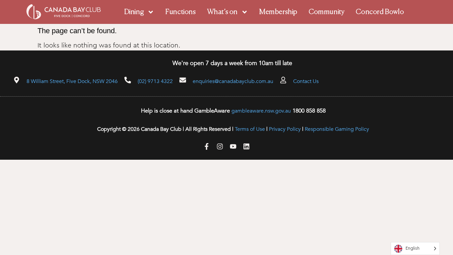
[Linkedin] (246, 146)
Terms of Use (250, 129)
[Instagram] (220, 146)
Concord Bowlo (380, 12)
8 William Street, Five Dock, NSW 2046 (72, 81)
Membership (278, 12)
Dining (134, 12)
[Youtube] (233, 146)
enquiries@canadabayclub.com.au (233, 81)
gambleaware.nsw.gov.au (261, 111)
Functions (180, 12)
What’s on (222, 12)
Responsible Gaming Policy (337, 129)
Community (327, 12)
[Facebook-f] (206, 146)
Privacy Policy (285, 129)
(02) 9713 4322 (155, 81)
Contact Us (306, 81)
